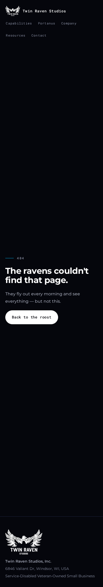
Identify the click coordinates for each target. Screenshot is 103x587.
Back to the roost (32, 317)
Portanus (46, 23)
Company (69, 23)
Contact (39, 35)
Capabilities (19, 23)
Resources (15, 35)
